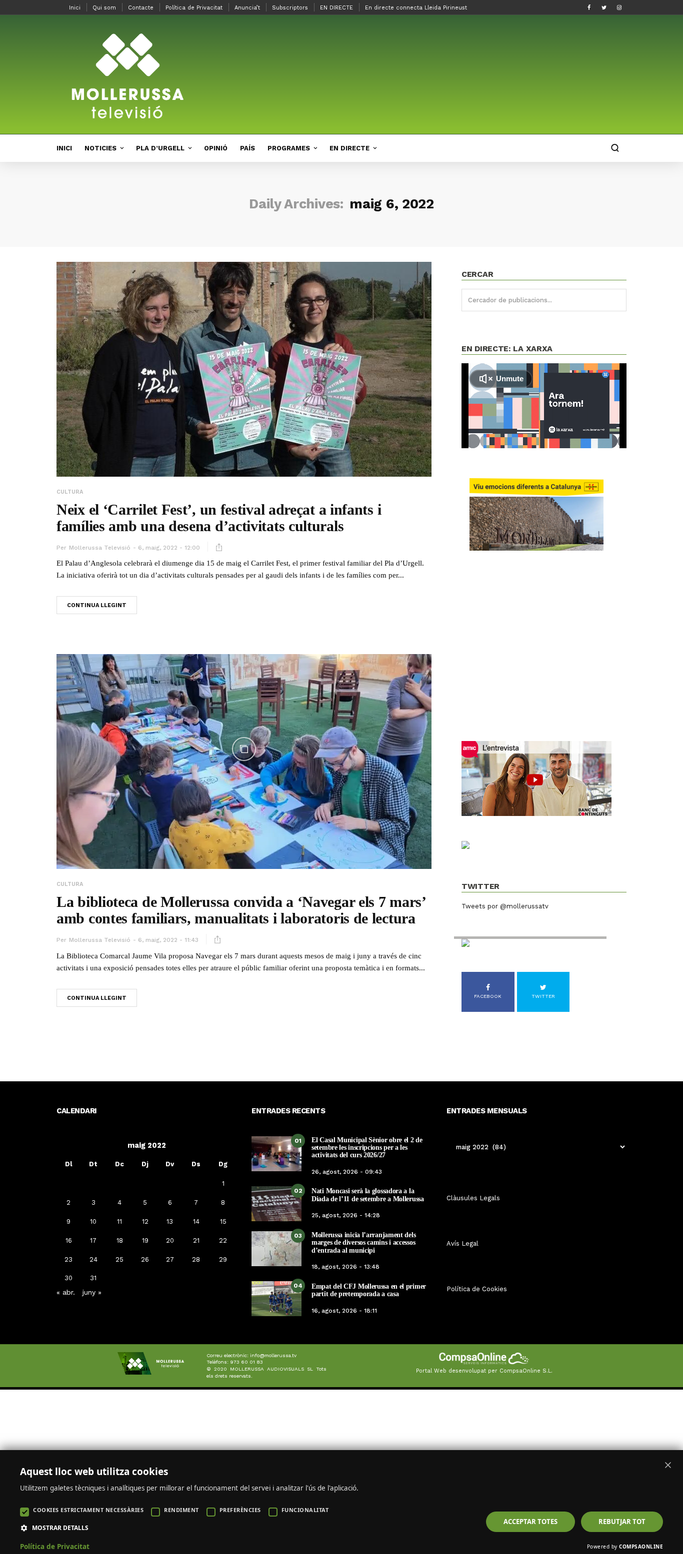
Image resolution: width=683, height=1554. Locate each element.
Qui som (104, 7)
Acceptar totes (531, 1521)
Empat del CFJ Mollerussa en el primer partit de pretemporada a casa (369, 1290)
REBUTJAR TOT (622, 1521)
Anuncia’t (247, 7)
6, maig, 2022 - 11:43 (168, 939)
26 (145, 1259)
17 (93, 1240)
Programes (289, 148)
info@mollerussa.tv (273, 1355)
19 (145, 1240)
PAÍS (247, 148)
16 (69, 1240)
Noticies (100, 148)
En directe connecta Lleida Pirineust (416, 7)
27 (170, 1259)
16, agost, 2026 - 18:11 (344, 1310)
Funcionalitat (305, 1510)
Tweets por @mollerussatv (505, 906)
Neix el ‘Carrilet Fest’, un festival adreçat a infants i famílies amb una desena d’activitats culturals (218, 517)
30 (68, 1278)
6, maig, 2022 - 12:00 (169, 547)
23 (68, 1259)
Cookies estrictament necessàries (88, 1510)
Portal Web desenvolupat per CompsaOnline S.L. (484, 1371)
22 (223, 1240)
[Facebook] (589, 7)
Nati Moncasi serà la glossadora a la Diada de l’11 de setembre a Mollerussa (368, 1194)
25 (120, 1259)
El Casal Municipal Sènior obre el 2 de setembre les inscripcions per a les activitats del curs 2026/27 (367, 1147)
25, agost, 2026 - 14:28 (346, 1215)
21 (196, 1240)
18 (119, 1240)
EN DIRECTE (336, 7)
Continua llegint (96, 605)
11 (119, 1221)
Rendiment (181, 1510)
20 (170, 1240)
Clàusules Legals (473, 1198)
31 (93, 1278)
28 (196, 1259)
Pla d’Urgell (160, 148)
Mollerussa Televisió (99, 547)
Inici (74, 7)
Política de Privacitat (194, 7)
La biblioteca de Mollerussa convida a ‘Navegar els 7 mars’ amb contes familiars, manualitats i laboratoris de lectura (241, 909)
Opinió (216, 148)
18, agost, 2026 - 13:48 (346, 1266)
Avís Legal (462, 1243)
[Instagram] (619, 7)
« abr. (65, 1292)
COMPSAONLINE (641, 1546)
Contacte (141, 7)
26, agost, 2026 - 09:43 (347, 1171)
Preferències (240, 1510)
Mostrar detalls (60, 1528)
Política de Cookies (476, 1289)
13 (169, 1221)
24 (94, 1259)
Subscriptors (290, 7)
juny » (92, 1292)
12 (145, 1221)
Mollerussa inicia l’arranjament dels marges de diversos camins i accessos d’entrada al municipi (364, 1242)
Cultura (69, 492)
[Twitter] (604, 7)
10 (93, 1221)
